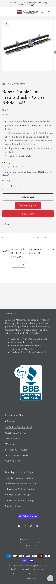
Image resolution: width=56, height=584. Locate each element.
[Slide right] (34, 76)
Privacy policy (25, 569)
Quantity (6, 180)
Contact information (37, 574)
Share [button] (7, 224)
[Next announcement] (51, 4)
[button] (6, 12)
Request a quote (27, 205)
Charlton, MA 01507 (15, 432)
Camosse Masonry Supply (26, 566)
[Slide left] (22, 76)
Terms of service (19, 574)
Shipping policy (29, 578)
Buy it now (28, 213)
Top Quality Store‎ (16, 83)
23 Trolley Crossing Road (18, 427)
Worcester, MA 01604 (16, 455)
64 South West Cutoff (16, 449)
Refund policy (40, 569)
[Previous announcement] (5, 4)
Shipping (5, 167)
